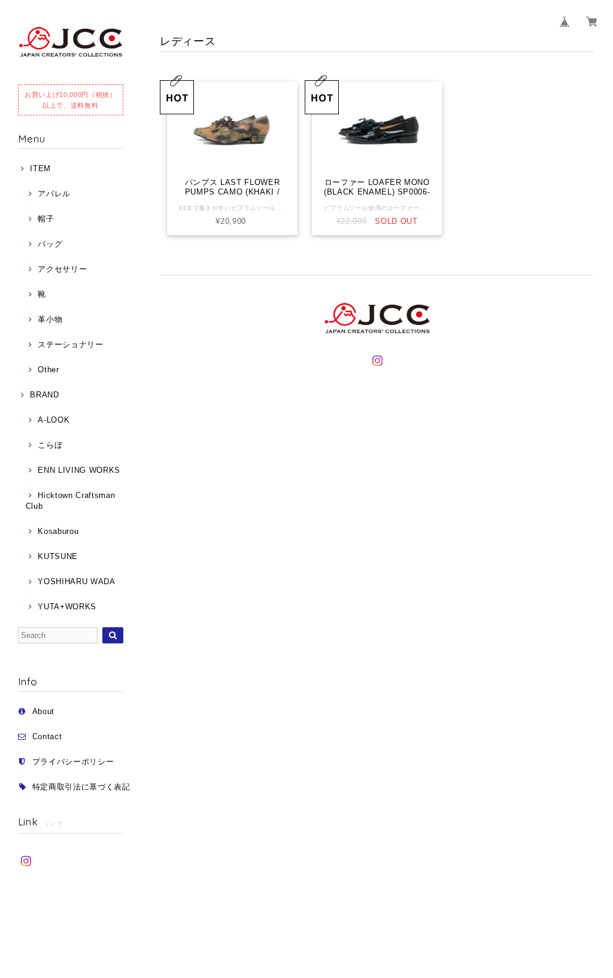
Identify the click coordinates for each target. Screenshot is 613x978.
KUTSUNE (58, 556)
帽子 (46, 218)
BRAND (44, 394)
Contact (47, 736)
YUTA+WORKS (67, 606)
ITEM (40, 168)
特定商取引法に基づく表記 (81, 786)
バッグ (50, 243)
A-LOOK (53, 419)
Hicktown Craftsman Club (70, 501)
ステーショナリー (70, 344)
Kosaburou (58, 531)
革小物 (50, 319)
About (43, 711)
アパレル (54, 193)
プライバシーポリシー (73, 761)
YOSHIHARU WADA (76, 581)
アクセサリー (62, 269)
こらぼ (50, 445)
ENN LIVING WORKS (79, 470)
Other (48, 369)
